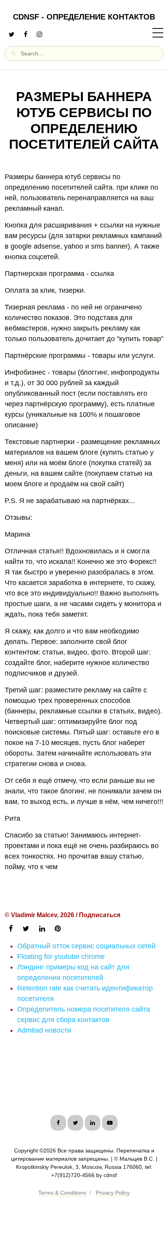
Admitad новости (44, 1030)
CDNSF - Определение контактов (84, 16)
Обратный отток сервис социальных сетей (86, 946)
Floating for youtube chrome (61, 956)
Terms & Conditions (62, 1193)
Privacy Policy (113, 1193)
